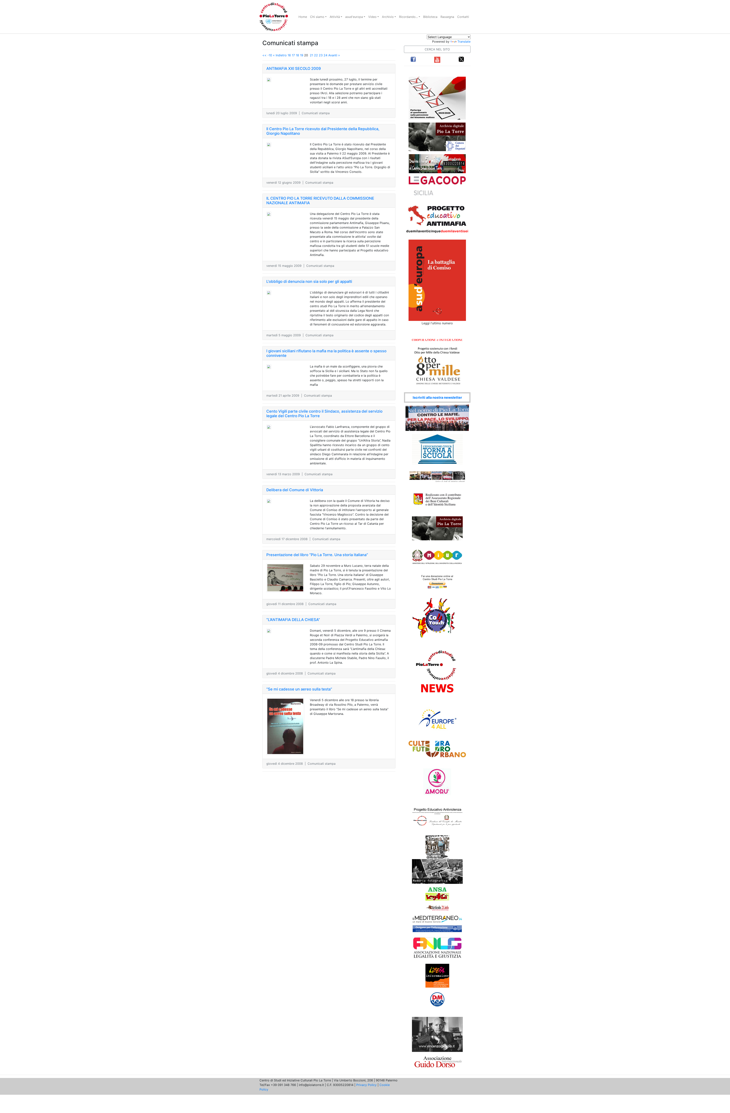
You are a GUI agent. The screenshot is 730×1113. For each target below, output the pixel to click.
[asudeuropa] (437, 280)
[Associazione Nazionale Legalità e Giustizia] (437, 948)
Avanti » (334, 55)
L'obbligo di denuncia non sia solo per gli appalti (309, 281)
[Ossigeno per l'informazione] (437, 928)
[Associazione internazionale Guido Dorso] (437, 1061)
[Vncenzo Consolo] (437, 1034)
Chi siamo (317, 17)
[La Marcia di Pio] (437, 847)
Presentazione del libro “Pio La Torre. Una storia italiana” (317, 555)
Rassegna (447, 17)
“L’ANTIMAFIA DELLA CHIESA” (293, 619)
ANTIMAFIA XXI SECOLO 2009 (293, 68)
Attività (335, 17)
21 (311, 55)
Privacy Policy (366, 1085)
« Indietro (280, 55)
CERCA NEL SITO (437, 49)
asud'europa (354, 17)
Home (302, 17)
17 (293, 55)
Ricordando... (408, 17)
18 (297, 55)
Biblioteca (430, 17)
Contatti (463, 17)
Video (372, 17)
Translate (464, 41)
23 (321, 55)
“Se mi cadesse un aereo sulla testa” (299, 689)
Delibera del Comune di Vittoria (294, 490)
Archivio (388, 17)
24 (325, 55)
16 (289, 55)
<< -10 (267, 55)
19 (301, 55)
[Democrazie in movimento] (437, 999)
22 (316, 55)
